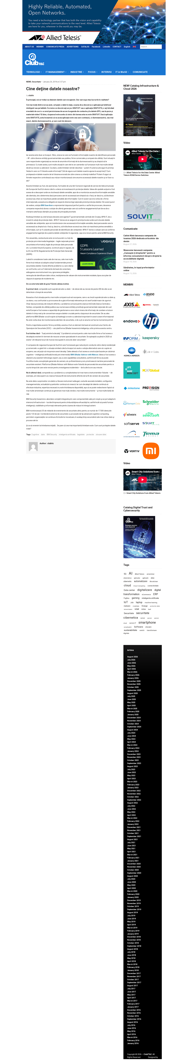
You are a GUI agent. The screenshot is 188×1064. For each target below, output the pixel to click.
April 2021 (131, 852)
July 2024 (131, 733)
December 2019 (134, 900)
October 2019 (133, 906)
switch (142, 630)
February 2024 (133, 748)
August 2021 (132, 839)
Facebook (96, 47)
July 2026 (131, 660)
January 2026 (133, 678)
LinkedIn (106, 47)
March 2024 (132, 745)
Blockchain (154, 581)
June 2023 (131, 772)
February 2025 (133, 711)
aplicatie (137, 578)
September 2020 (134, 873)
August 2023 (132, 766)
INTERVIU (106, 72)
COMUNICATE (140, 72)
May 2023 (131, 775)
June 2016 (131, 1028)
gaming (135, 598)
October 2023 (133, 760)
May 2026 (131, 666)
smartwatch (128, 627)
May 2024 (131, 739)
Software (138, 627)
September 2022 (134, 800)
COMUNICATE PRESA (55, 47)
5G (125, 574)
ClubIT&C (148, 1054)
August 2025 (132, 693)
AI (130, 573)
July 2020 (131, 879)
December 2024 (134, 718)
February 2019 (133, 931)
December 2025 (134, 681)
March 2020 (132, 891)
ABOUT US (29, 47)
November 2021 (134, 830)
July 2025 (131, 696)
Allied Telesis (139, 574)
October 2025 (133, 687)
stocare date (101, 434)
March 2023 (132, 782)
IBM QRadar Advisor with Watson (84, 355)
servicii (149, 618)
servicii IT (132, 623)
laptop (139, 602)
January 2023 (133, 788)
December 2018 (134, 937)
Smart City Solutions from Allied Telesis (143, 493)
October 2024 (133, 724)
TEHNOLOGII (33, 72)
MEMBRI (40, 47)
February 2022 (133, 821)
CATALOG (85, 47)
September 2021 (134, 836)
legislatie (81, 434)
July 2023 (131, 769)
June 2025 (131, 699)
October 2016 (133, 1016)
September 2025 (134, 690)
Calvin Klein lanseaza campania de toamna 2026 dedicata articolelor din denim (141, 238)
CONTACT (117, 47)
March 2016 (132, 1037)
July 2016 (131, 1025)
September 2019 (134, 909)
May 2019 (131, 922)
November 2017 (134, 976)
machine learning (151, 603)
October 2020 (133, 870)
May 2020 (131, 885)
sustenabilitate (130, 630)
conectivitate (153, 586)
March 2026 (132, 672)
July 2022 (131, 806)
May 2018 (131, 958)
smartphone (147, 622)
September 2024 (134, 727)
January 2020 (133, 897)
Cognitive (35, 434)
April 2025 (131, 705)
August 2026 (132, 657)
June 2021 (131, 846)
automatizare (140, 581)
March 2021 (132, 855)
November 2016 (134, 1013)
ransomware (128, 609)
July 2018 (131, 952)
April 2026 (131, 669)
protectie (90, 434)
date (43, 434)
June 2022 (131, 809)
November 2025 (134, 684)
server (142, 618)
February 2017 (133, 1004)
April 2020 (131, 888)
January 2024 (133, 751)
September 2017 (134, 982)
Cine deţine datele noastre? (53, 88)
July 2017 (131, 989)
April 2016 (131, 1034)
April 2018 (131, 961)
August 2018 (132, 949)
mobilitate (136, 606)
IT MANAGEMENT (55, 72)
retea (143, 609)
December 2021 (134, 827)
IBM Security (52, 434)
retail (137, 609)
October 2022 (133, 797)
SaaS (149, 609)
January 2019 (133, 934)
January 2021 (133, 861)
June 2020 (131, 882)
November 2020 (134, 867)
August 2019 (132, 912)
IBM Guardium (47, 205)
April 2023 (131, 779)
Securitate (36, 82)
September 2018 (134, 946)
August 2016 (132, 1022)
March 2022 (132, 818)
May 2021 (131, 849)
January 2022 (133, 824)
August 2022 (132, 803)
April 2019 (131, 925)
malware (127, 606)
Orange (145, 606)
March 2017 (132, 1001)
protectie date (155, 606)
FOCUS (92, 72)
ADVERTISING (73, 47)
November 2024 (134, 721)
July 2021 (131, 843)
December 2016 (134, 1010)
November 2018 (134, 940)
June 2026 (131, 663)
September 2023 (134, 763)
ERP (155, 594)
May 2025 (131, 702)
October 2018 (133, 943)
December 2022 (134, 791)
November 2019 (134, 903)
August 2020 (132, 876)
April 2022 (131, 815)
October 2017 (133, 980)
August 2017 (132, 986)
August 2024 (132, 730)
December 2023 (134, 754)
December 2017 (134, 973)
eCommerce (146, 594)
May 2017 (131, 995)
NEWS (28, 82)
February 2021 (133, 858)
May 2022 (131, 812)
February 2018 (133, 967)
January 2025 (133, 715)
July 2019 (131, 916)
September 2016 (134, 1019)
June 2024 (131, 736)
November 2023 (134, 757)
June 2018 (131, 955)
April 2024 (131, 742)
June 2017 (131, 992)
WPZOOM (154, 1060)
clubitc (31, 95)
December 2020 (134, 864)
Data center (129, 590)
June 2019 (131, 919)
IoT (126, 602)
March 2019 (132, 928)
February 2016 (133, 1040)
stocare (148, 627)
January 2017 (133, 1007)
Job (132, 602)
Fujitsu (126, 598)
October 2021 (133, 833)
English (127, 47)
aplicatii (145, 578)
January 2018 (133, 970)
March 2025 (132, 709)
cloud (127, 585)
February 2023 (133, 785)
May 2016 (131, 1031)
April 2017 (131, 998)
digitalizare (144, 590)
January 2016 (133, 1043)
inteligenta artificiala (67, 434)
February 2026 (133, 675)
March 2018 (132, 964)
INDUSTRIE (76, 72)
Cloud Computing (139, 586)
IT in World (121, 72)
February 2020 (133, 894)
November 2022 (134, 794)
